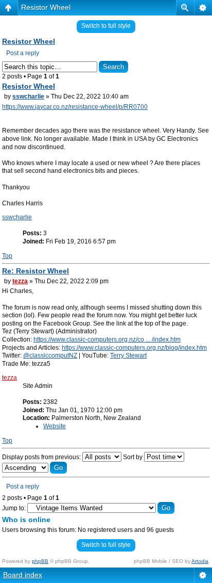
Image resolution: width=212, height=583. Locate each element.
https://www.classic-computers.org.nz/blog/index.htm (134, 347)
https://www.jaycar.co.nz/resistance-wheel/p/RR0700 (75, 106)
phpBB (40, 561)
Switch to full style (106, 25)
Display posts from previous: (42, 457)
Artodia (199, 561)
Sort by (133, 457)
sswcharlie (28, 96)
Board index (22, 575)
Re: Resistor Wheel (35, 271)
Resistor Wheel (45, 7)
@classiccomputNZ (50, 355)
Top (7, 256)
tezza (20, 281)
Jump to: (14, 508)
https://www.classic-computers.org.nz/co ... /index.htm (107, 339)
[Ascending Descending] (34, 468)
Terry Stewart (128, 355)
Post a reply (22, 53)
